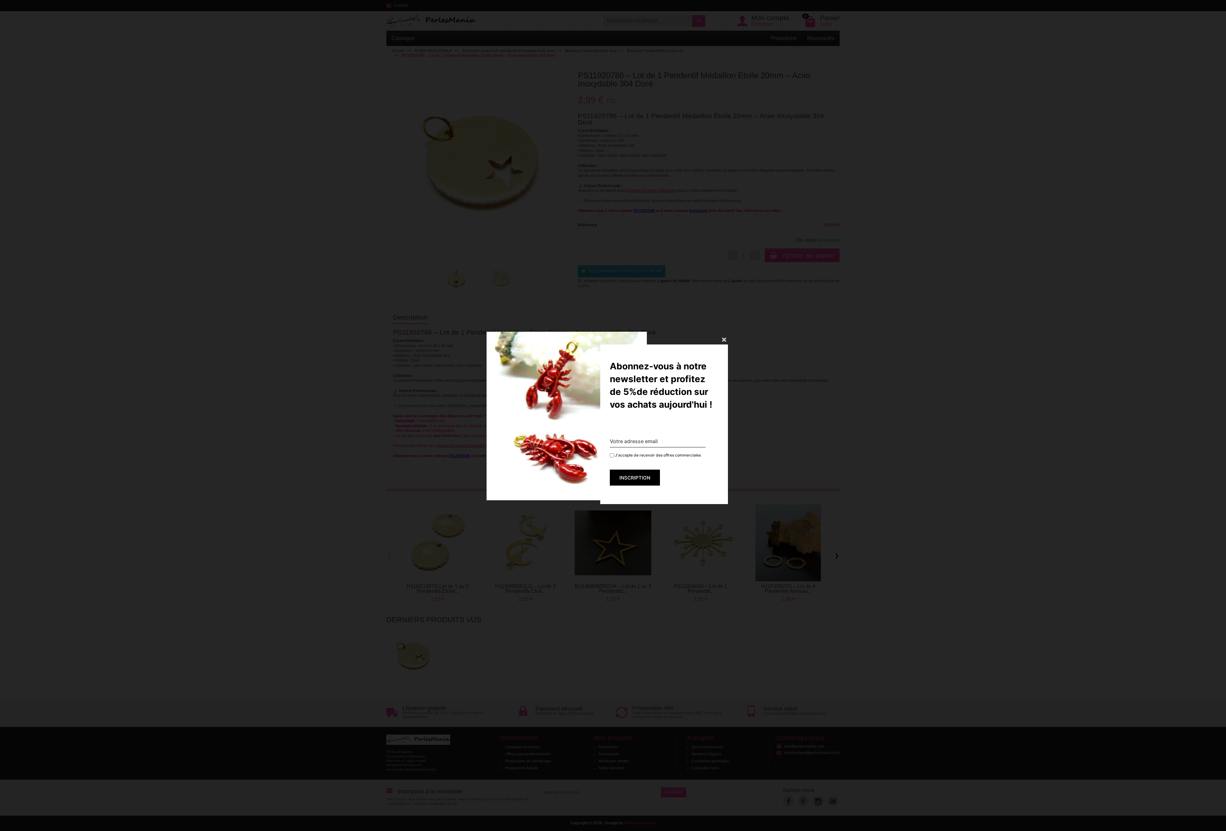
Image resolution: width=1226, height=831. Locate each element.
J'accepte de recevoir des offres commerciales (657, 455)
